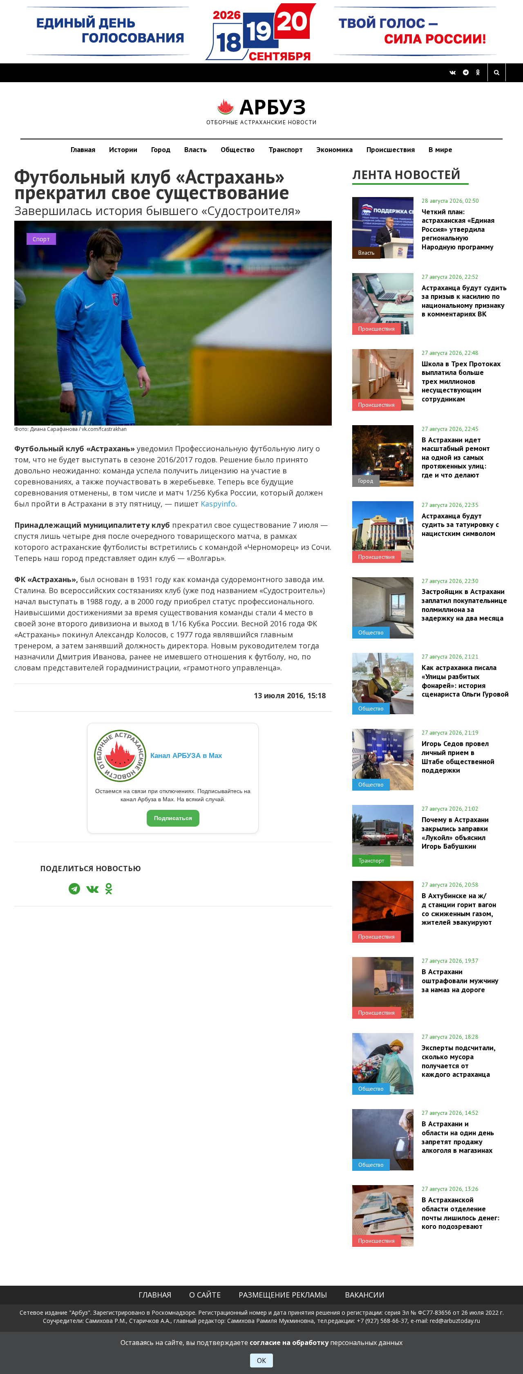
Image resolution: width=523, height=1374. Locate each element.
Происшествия (391, 149)
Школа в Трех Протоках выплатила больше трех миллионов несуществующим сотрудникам (461, 381)
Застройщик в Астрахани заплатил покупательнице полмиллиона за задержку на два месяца (464, 604)
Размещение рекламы (283, 1295)
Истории (123, 149)
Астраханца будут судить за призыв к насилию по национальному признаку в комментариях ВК (464, 300)
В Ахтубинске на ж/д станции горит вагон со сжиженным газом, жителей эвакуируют (459, 908)
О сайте (205, 1295)
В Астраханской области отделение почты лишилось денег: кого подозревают (460, 1213)
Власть (195, 149)
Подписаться (173, 818)
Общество (238, 149)
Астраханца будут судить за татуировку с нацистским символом (460, 524)
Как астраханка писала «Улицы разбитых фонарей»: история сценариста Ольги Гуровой (465, 680)
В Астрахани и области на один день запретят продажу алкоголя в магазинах (458, 1136)
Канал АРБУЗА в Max (186, 756)
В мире (440, 149)
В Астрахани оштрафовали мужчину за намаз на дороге (460, 980)
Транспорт (285, 149)
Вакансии (364, 1295)
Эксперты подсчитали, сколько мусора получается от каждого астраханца (458, 1060)
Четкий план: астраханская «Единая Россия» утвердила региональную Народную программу (458, 229)
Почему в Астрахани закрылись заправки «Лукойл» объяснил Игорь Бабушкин (455, 832)
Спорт (41, 239)
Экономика (335, 149)
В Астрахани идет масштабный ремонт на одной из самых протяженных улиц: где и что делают (456, 457)
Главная (83, 149)
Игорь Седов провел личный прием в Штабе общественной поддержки (458, 756)
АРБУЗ (261, 110)
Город (160, 149)
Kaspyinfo (218, 504)
